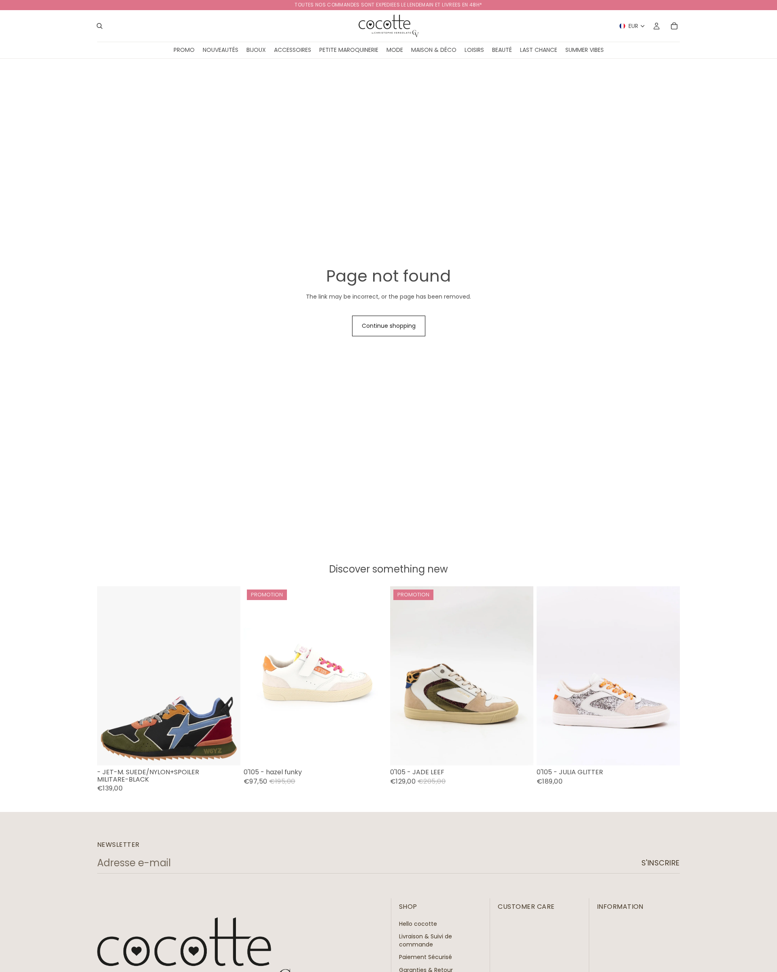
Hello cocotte (418, 924)
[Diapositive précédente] (402, 676)
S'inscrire (660, 863)
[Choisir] (228, 753)
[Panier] (674, 26)
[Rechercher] (99, 26)
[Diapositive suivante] (521, 676)
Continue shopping (389, 326)
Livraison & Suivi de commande (425, 940)
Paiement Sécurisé (425, 957)
